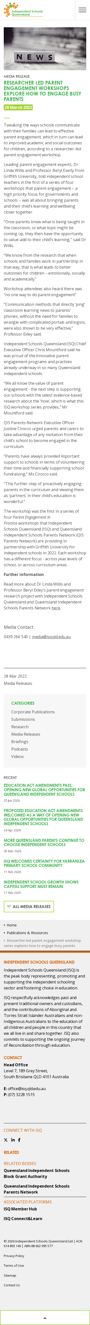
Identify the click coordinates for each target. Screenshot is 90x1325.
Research (19, 726)
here (56, 608)
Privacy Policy (14, 1256)
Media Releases (18, 683)
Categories (22, 703)
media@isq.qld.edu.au (51, 636)
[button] (45, 1317)
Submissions (23, 719)
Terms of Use (14, 1265)
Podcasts (19, 749)
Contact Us (12, 1285)
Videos (17, 756)
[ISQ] (45, 9)
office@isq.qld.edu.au (27, 1088)
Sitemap (10, 1275)
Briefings (19, 741)
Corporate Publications (33, 712)
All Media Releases (31, 906)
